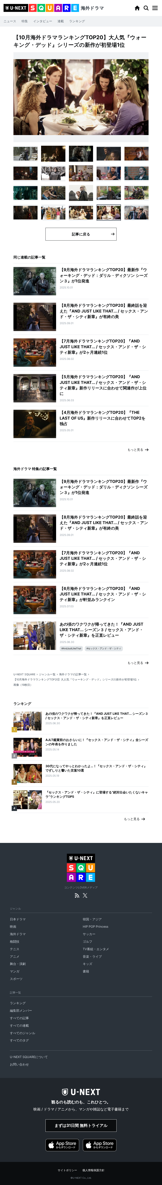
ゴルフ (87, 941)
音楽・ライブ (92, 956)
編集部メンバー (21, 1010)
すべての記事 (19, 1018)
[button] (154, 8)
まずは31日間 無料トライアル (81, 1125)
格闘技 (14, 941)
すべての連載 (19, 1025)
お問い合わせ (19, 1064)
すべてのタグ (19, 1040)
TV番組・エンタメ (96, 949)
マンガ (14, 971)
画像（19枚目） (23, 684)
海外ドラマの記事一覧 (73, 674)
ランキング (77, 21)
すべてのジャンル (22, 1033)
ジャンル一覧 (47, 674)
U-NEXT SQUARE (24, 674)
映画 (13, 926)
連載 (60, 21)
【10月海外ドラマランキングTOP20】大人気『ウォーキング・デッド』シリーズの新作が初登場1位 (75, 679)
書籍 (86, 971)
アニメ (14, 956)
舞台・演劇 (18, 964)
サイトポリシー (67, 1170)
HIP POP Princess (95, 926)
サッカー (89, 934)
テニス (14, 949)
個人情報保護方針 (93, 1170)
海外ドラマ (18, 934)
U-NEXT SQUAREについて (29, 1057)
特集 (25, 21)
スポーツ (16, 979)
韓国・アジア (92, 919)
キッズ (87, 964)
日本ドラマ (18, 919)
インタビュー (42, 21)
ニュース (10, 21)
